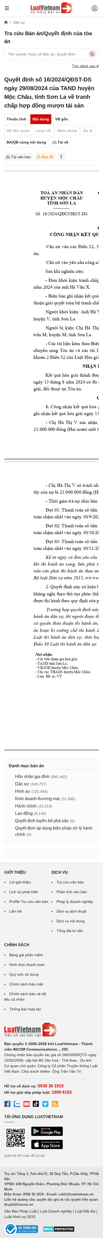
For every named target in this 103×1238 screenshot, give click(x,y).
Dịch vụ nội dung (71, 921)
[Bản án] (51, 8)
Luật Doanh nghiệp (56, 1211)
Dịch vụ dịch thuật (71, 911)
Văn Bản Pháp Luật (20, 1211)
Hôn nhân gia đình (32, 776)
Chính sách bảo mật (26, 984)
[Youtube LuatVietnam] (26, 1105)
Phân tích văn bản (72, 892)
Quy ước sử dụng (24, 974)
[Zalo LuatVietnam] (17, 1105)
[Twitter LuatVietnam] (45, 1105)
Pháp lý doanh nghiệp (75, 901)
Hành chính (26, 806)
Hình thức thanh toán (27, 965)
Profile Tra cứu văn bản (28, 901)
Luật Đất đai (85, 1211)
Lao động (24, 813)
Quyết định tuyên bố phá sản (42, 820)
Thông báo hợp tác (25, 1009)
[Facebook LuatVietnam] (7, 1105)
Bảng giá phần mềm (26, 955)
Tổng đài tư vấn (70, 931)
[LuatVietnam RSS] (55, 1105)
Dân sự (22, 784)
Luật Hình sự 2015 (19, 1217)
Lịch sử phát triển (23, 892)
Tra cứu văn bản (70, 882)
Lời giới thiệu (20, 882)
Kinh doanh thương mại (37, 798)
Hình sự (22, 791)
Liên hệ (15, 911)
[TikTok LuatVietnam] (36, 1105)
